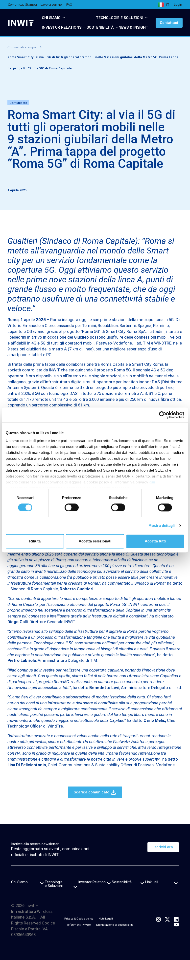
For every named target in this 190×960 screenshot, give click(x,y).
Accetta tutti (155, 541)
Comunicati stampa (21, 47)
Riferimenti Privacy (79, 924)
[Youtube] (176, 924)
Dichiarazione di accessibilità (114, 924)
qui (152, 482)
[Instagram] (158, 919)
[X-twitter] (167, 919)
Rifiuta (35, 541)
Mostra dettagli (161, 525)
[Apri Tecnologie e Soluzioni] (146, 18)
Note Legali (106, 918)
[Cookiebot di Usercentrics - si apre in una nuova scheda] (162, 415)
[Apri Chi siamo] (64, 18)
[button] (42, 883)
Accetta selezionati (95, 541)
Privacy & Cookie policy (78, 918)
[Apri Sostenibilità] (117, 27)
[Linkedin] (176, 919)
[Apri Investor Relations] (84, 27)
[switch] (72, 507)
